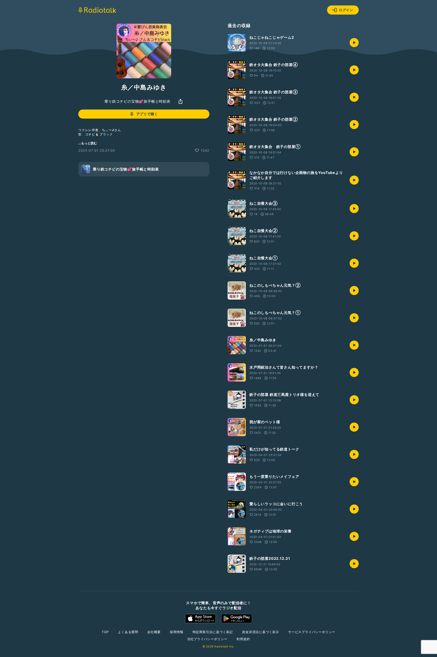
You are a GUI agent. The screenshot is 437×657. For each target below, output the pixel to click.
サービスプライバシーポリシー (311, 632)
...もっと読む (87, 143)
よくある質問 (128, 632)
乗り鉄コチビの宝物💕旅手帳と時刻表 (137, 101)
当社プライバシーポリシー (207, 639)
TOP (105, 632)
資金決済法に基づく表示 (260, 632)
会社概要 (154, 632)
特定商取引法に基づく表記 (213, 632)
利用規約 (243, 639)
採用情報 (176, 632)
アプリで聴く (147, 114)
